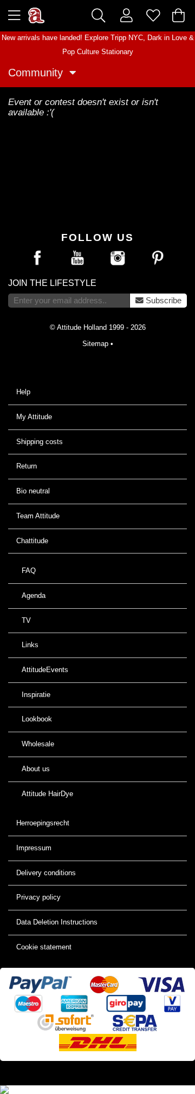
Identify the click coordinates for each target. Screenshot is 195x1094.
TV (26, 620)
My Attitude (34, 417)
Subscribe (162, 300)
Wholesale (38, 744)
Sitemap (95, 344)
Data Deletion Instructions (57, 922)
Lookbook (37, 719)
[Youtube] (77, 258)
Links (30, 645)
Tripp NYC (126, 38)
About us (36, 769)
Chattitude (32, 541)
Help (23, 392)
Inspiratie (36, 695)
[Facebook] (37, 258)
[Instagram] (117, 258)
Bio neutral (33, 491)
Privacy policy (38, 897)
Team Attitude (38, 516)
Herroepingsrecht (42, 823)
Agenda (34, 595)
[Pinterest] (158, 258)
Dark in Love (167, 38)
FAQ (29, 570)
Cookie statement (44, 947)
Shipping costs (39, 442)
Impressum (33, 848)
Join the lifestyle (52, 283)
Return (26, 466)
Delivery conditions (46, 873)
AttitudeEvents (45, 670)
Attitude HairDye (47, 794)
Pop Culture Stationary (97, 52)
